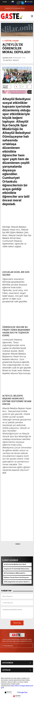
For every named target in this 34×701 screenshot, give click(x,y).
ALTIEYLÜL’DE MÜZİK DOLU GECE (15, 564)
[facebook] (6, 657)
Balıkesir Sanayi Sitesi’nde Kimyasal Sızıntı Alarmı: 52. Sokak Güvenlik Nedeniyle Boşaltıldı (16, 577)
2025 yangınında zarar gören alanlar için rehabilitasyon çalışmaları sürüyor (17, 582)
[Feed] (28, 657)
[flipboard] (24, 657)
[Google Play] (22, 692)
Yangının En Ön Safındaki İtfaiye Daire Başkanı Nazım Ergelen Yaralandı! (16, 569)
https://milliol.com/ (17, 685)
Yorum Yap (17, 623)
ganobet (25, 685)
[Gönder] (30, 646)
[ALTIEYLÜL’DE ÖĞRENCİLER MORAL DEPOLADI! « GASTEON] (12, 16)
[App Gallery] (17, 696)
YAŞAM (15, 41)
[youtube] (19, 657)
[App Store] (8, 692)
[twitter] (10, 657)
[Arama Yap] (27, 8)
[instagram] (15, 657)
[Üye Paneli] (31, 8)
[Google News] (10, 60)
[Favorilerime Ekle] (29, 87)
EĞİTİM (8, 41)
